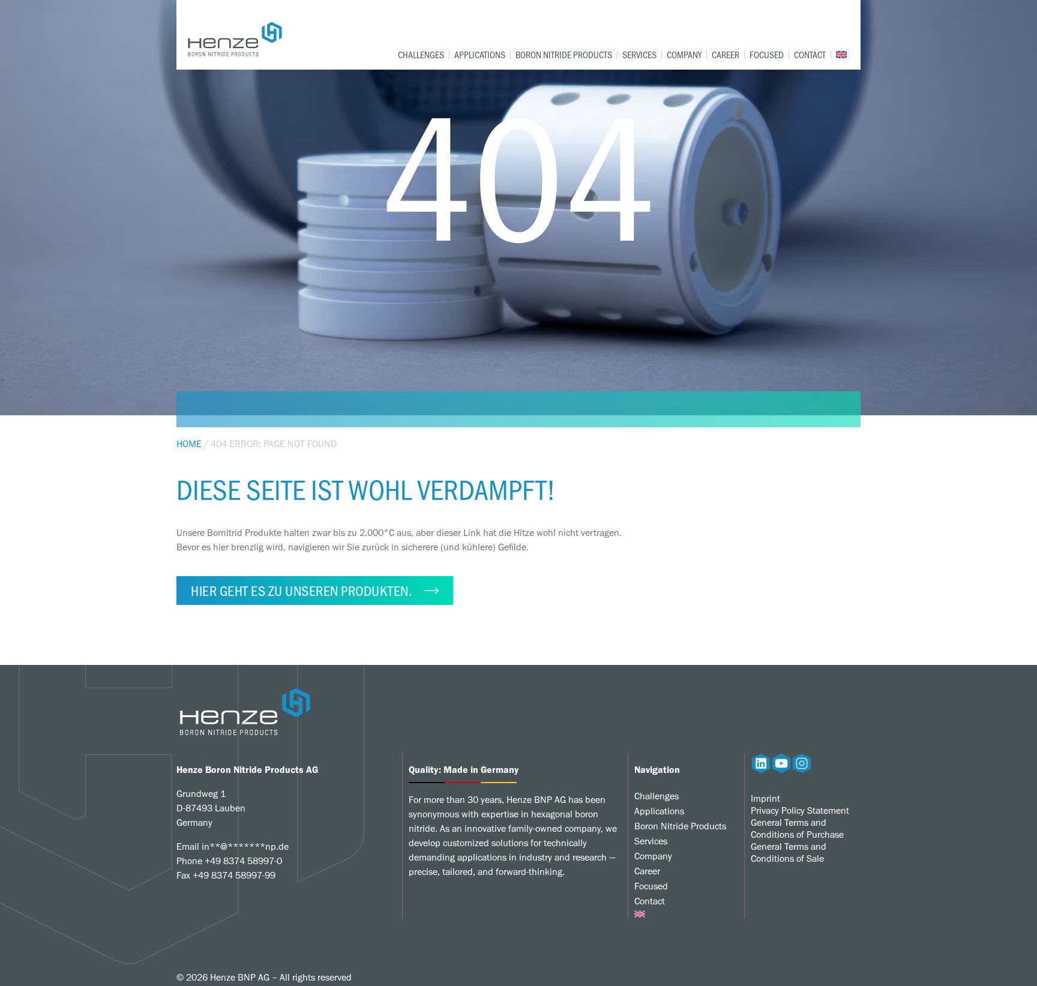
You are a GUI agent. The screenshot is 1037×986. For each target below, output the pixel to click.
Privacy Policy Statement (800, 810)
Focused (767, 55)
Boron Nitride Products (563, 55)
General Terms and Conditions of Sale (788, 852)
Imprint (765, 798)
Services (639, 55)
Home (189, 443)
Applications (479, 55)
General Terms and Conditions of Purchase (797, 828)
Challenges (421, 55)
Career (725, 55)
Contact (810, 55)
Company (684, 55)
